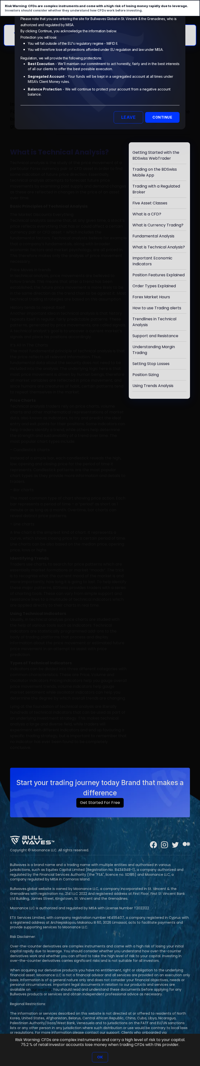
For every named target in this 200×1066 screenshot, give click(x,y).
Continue (162, 117)
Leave (128, 117)
